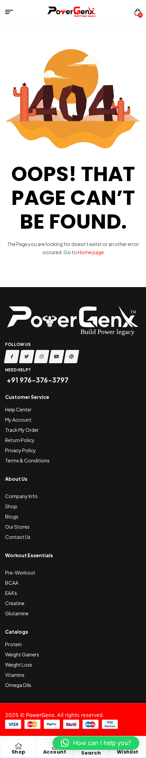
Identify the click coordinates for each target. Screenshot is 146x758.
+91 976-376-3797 (37, 379)
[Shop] (18, 746)
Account (55, 751)
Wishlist (128, 751)
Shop (18, 751)
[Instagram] (42, 356)
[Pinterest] (71, 356)
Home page (91, 252)
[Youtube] (57, 356)
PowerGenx (40, 715)
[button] (96, 743)
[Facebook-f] (12, 356)
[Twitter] (27, 356)
